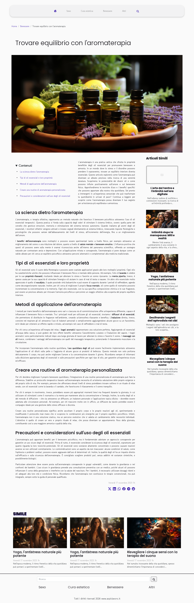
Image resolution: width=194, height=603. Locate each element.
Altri (124, 11)
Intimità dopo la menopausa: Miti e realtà (162, 235)
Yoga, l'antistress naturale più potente (162, 278)
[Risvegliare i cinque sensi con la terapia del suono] (162, 345)
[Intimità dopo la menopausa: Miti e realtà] (162, 219)
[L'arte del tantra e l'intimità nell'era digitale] (162, 175)
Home (14, 26)
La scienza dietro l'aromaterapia (34, 171)
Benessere (107, 11)
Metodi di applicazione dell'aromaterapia (38, 183)
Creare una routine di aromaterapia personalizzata (42, 189)
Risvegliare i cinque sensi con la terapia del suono (162, 362)
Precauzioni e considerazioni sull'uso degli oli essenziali (45, 196)
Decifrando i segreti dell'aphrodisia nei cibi (162, 319)
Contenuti (25, 165)
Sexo (69, 11)
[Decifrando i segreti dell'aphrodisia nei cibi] (162, 304)
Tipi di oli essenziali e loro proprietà (36, 177)
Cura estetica (87, 11)
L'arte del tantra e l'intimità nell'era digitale (162, 191)
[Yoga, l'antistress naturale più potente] (162, 263)
